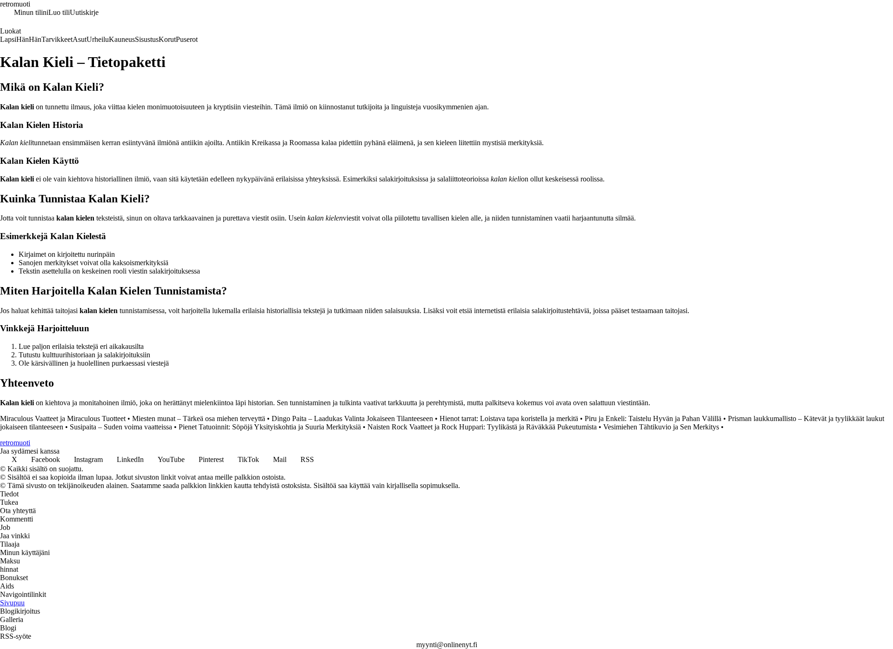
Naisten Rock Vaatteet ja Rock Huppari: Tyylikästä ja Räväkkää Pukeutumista (482, 427)
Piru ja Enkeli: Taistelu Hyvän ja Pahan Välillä (653, 418)
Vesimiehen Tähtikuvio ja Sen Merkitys (661, 427)
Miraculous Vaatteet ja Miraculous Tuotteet (63, 418)
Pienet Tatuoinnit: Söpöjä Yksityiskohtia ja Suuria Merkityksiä (270, 427)
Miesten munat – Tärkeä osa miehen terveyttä (198, 418)
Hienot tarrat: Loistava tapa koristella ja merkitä (509, 418)
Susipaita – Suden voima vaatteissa (121, 427)
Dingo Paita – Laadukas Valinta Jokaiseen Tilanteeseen (352, 418)
